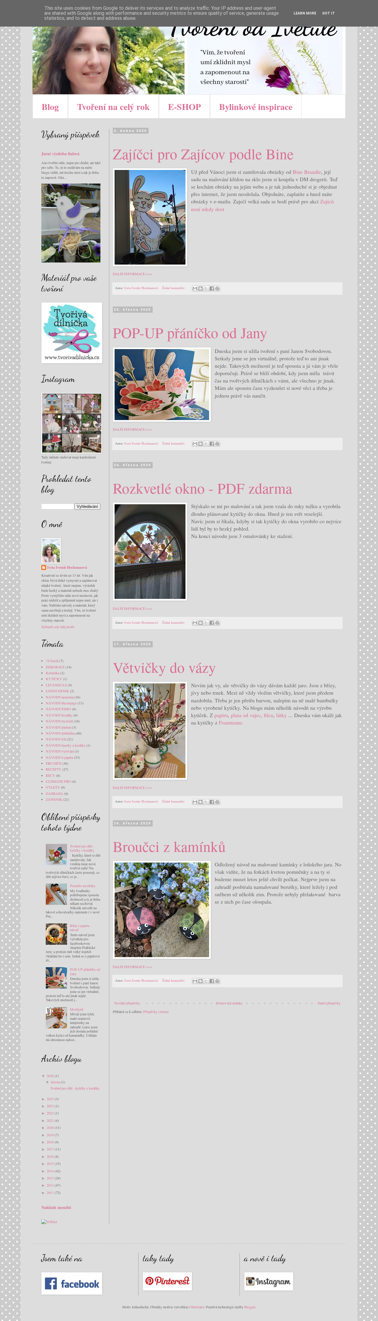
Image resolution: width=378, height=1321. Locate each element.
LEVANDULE (56, 685)
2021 (51, 1120)
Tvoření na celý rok (113, 106)
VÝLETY (53, 787)
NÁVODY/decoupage (61, 703)
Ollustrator (196, 1306)
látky (281, 715)
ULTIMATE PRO (58, 781)
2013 (51, 1178)
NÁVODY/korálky (59, 715)
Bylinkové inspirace (255, 106)
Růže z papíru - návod (80, 927)
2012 (51, 1185)
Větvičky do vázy (164, 667)
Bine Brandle (307, 171)
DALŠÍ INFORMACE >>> (132, 273)
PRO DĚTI (53, 763)
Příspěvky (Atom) (156, 1011)
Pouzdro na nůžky (82, 885)
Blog (50, 106)
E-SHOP (184, 106)
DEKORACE (55, 666)
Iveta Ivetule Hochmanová (67, 567)
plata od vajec (246, 715)
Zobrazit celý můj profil (57, 626)
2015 (51, 1163)
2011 (51, 1192)
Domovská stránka (229, 1003)
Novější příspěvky (127, 1003)
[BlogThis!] (200, 288)
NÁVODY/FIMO (58, 708)
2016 (51, 1156)
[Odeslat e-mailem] (195, 288)
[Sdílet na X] (206, 288)
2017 (51, 1149)
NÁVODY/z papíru (59, 757)
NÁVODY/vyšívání (60, 751)
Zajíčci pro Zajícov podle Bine (203, 153)
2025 (51, 1098)
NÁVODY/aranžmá (60, 697)
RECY (50, 775)
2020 (51, 1127)
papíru (221, 715)
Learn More (305, 13)
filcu (268, 715)
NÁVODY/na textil (59, 721)
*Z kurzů (52, 660)
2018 (51, 1142)
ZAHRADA (54, 793)
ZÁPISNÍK (54, 799)
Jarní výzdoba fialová (60, 153)
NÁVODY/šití (56, 739)
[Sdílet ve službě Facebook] (212, 288)
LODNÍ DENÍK (57, 690)
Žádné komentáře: (174, 288)
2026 (51, 1075)
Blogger (249, 1306)
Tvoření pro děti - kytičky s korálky (82, 848)
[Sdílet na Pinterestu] (217, 288)
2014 (51, 1170)
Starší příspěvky (329, 1003)
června (56, 1082)
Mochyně (76, 1009)
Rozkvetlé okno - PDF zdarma (202, 488)
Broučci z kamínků (169, 846)
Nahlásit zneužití (56, 1207)
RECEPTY (53, 769)
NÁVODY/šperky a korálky (65, 745)
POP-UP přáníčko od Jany (190, 332)
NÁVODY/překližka (60, 733)
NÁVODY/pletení (58, 727)
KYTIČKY (54, 678)
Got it (328, 13)
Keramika (52, 672)
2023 (51, 1105)
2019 (51, 1134)
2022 (51, 1113)
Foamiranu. (231, 722)
